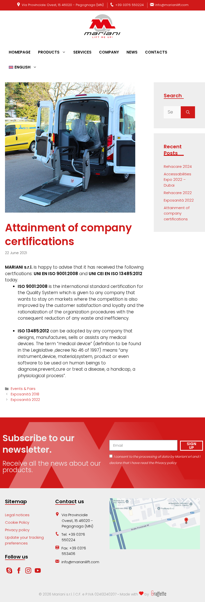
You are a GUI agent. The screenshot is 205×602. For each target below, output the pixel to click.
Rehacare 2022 (178, 192)
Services (82, 52)
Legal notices (17, 514)
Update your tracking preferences (24, 540)
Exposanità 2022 (25, 399)
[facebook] (19, 572)
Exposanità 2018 (25, 394)
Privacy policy (17, 529)
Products (49, 52)
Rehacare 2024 (178, 166)
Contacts (156, 52)
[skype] (9, 572)
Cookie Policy (17, 522)
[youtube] (38, 572)
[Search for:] (172, 112)
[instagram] (29, 572)
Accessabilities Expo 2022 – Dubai (177, 179)
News (132, 52)
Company (109, 52)
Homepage (19, 52)
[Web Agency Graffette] (158, 594)
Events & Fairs (23, 388)
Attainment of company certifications (177, 213)
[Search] (188, 112)
